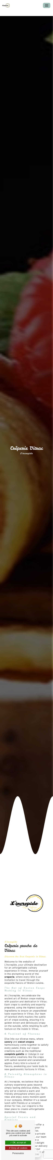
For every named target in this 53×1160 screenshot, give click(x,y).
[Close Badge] (40, 1152)
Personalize (18, 1153)
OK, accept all (19, 1142)
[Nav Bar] (46, 5)
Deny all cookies (19, 1148)
